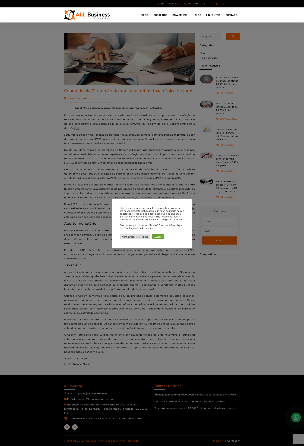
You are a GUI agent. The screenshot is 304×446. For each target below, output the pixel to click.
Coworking (179, 15)
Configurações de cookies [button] (135, 237)
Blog (197, 15)
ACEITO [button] (158, 237)
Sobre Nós (160, 15)
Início (145, 15)
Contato (231, 15)
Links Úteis (213, 15)
